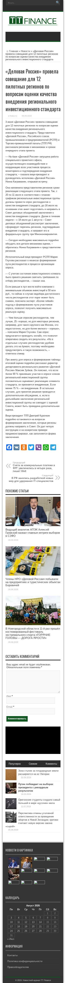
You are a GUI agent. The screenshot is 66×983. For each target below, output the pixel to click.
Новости (25, 51)
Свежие (33, 763)
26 (26, 931)
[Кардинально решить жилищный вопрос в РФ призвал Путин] (39, 886)
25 (18, 931)
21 (40, 926)
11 (18, 922)
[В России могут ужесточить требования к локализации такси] (26, 874)
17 (11, 926)
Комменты (51, 763)
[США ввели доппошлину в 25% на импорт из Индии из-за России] (52, 862)
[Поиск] (57, 3)
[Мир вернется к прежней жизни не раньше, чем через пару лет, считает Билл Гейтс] (26, 862)
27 (33, 931)
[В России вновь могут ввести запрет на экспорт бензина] (39, 874)
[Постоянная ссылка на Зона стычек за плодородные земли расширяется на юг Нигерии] (11, 779)
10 (11, 922)
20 (33, 926)
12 (26, 922)
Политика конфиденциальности (24, 961)
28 (40, 931)
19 (26, 926)
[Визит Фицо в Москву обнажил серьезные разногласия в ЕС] (26, 886)
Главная (13, 51)
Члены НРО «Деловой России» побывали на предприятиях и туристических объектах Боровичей (33, 582)
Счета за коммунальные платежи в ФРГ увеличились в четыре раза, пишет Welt (34, 466)
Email (9, 706)
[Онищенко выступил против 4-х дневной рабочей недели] (39, 862)
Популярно (15, 763)
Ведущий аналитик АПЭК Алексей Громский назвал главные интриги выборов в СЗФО (33, 532)
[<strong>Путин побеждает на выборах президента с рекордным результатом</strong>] (13, 874)
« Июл (10, 939)
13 (33, 922)
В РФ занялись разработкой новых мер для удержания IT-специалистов (31, 478)
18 (18, 926)
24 (11, 931)
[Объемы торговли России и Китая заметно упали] (52, 874)
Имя (8, 696)
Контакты (12, 955)
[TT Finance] (33, 22)
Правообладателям (18, 967)
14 (40, 922)
